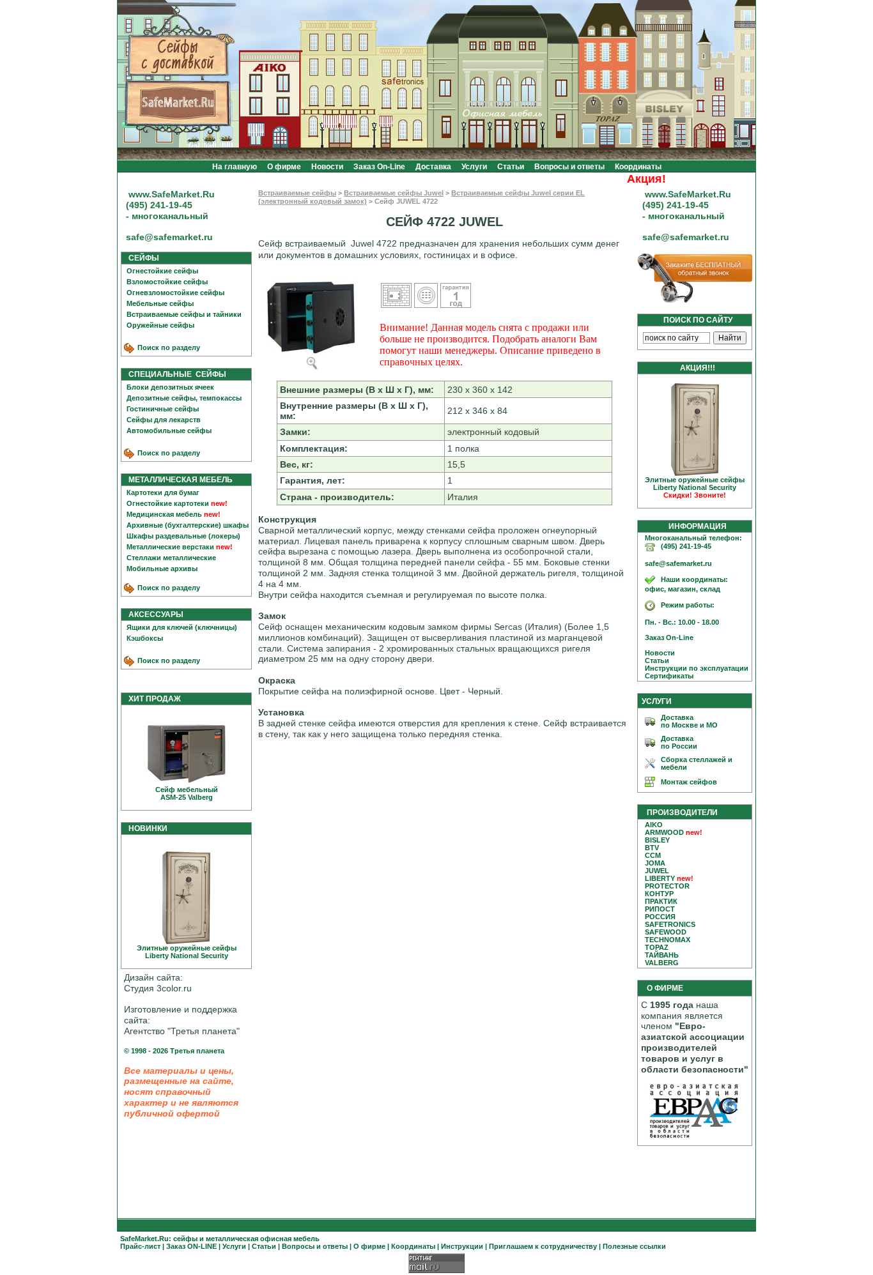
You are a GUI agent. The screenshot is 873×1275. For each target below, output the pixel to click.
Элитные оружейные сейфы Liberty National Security (186, 951)
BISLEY (657, 840)
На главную (234, 166)
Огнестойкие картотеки (168, 503)
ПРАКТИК (661, 901)
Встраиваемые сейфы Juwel (394, 193)
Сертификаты (666, 676)
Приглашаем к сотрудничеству (543, 1246)
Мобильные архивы (162, 568)
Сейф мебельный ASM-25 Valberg (186, 793)
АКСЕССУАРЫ (153, 614)
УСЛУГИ (657, 701)
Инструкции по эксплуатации (693, 668)
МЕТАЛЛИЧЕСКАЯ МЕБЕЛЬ (178, 479)
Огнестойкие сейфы (162, 271)
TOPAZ (656, 947)
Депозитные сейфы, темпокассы (184, 398)
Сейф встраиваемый (302, 243)
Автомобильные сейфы (169, 430)
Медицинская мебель (164, 514)
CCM (653, 855)
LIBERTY (660, 878)
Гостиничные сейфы (163, 409)
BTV (652, 847)
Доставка (433, 166)
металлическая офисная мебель (263, 1238)
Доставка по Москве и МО (689, 721)
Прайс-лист (140, 1246)
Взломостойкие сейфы (167, 282)
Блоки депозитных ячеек (170, 387)
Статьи (510, 166)
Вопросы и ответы (569, 166)
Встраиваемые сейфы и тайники (184, 314)
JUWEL (657, 870)
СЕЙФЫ (141, 258)
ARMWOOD (664, 832)
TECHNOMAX (667, 939)
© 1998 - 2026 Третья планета (174, 1051)
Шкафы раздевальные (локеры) (183, 536)
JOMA (655, 863)
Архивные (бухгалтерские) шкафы (188, 525)
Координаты (638, 166)
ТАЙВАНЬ (662, 955)
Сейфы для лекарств (164, 420)
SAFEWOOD (665, 932)
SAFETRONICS (670, 924)
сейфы (185, 1238)
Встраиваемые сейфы (297, 193)
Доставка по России (679, 742)
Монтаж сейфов (689, 782)
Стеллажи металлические (171, 557)
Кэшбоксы (145, 638)
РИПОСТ (660, 909)
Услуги (474, 166)
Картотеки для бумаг (163, 492)
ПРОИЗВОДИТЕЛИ (682, 812)
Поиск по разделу (167, 347)
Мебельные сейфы (160, 303)
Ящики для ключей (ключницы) (182, 627)
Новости (327, 166)
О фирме (284, 166)
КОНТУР (659, 893)
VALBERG (662, 962)
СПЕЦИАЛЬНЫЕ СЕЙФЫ (174, 374)
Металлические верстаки (170, 547)
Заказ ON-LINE (191, 1246)
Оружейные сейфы (160, 325)
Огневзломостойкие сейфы (175, 292)
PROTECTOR (667, 886)
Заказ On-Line (379, 166)
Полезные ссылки (634, 1246)
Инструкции (462, 1246)
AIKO (654, 824)
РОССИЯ (660, 916)
